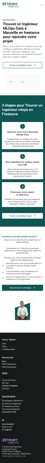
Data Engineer (8, 377)
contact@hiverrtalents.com (14, 456)
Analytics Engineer (10, 386)
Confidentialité (8, 349)
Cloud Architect (9, 380)
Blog (4, 361)
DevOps (5, 388)
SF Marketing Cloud (10, 406)
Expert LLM (7, 427)
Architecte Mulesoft (10, 409)
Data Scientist (8, 424)
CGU (4, 343)
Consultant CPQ (9, 412)
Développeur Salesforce (12, 400)
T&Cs (4, 346)
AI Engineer (7, 430)
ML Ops (5, 383)
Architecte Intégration (11, 403)
